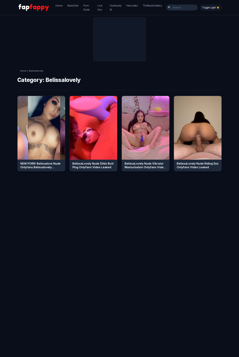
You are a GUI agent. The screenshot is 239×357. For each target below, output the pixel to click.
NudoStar (73, 5)
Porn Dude (86, 7)
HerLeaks (132, 5)
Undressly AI (116, 7)
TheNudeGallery (152, 5)
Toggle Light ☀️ (210, 7)
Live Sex (99, 7)
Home (59, 5)
